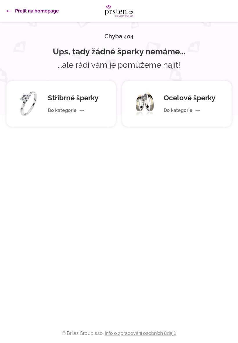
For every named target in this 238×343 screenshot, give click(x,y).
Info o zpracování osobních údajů (140, 333)
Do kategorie (62, 110)
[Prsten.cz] (119, 11)
